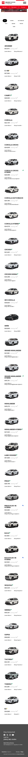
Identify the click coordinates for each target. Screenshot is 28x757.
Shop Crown (17, 254)
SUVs (6, 23)
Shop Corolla (17, 125)
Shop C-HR (17, 76)
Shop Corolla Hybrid (10, 230)
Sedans (13, 23)
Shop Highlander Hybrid (11, 435)
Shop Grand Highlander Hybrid (13, 384)
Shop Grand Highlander (11, 356)
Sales (5, 7)
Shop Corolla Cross (9, 151)
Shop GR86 (17, 331)
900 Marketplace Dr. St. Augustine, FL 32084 (13, 744)
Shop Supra (17, 640)
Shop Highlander (9, 410)
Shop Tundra (17, 689)
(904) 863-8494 (10, 739)
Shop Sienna (17, 615)
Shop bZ (16, 714)
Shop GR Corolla (9, 306)
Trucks (21, 23)
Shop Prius (17, 486)
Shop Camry (17, 100)
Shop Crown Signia (9, 280)
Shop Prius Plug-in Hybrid (11, 513)
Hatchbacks (21, 20)
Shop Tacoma (18, 664)
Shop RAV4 (17, 538)
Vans (14, 26)
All (5, 20)
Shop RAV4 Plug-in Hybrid (11, 565)
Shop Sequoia (18, 590)
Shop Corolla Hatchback (11, 204)
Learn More (7, 51)
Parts (24, 7)
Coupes (11, 20)
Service (14, 7)
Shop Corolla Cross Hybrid (11, 178)
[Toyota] (3, 2)
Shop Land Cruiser (9, 461)
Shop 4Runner (18, 51)
